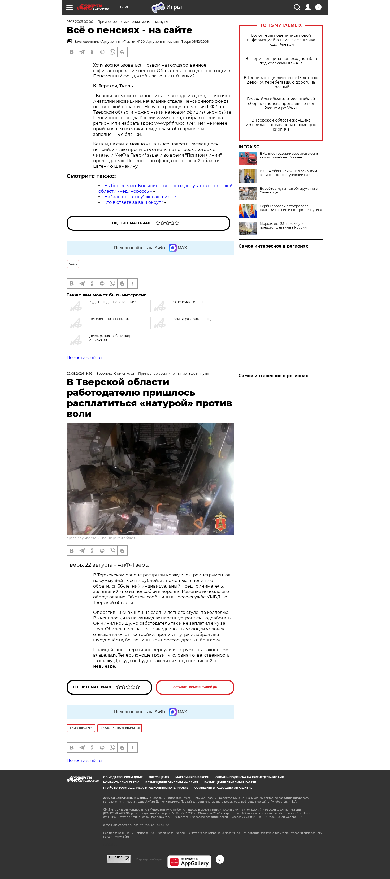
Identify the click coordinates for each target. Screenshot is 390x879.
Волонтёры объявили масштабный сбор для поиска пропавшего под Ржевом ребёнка (281, 103)
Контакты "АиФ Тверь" (121, 782)
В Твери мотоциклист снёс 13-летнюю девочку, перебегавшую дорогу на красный (281, 82)
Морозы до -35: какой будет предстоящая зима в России (283, 225)
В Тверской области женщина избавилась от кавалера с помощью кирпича (281, 125)
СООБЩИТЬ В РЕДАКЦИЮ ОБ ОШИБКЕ (223, 788)
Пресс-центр (159, 777)
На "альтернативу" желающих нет (141, 196)
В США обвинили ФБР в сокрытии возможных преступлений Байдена (289, 173)
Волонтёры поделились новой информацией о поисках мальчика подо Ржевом (281, 40)
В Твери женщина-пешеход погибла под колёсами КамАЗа (281, 61)
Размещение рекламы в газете (230, 782)
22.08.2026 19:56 (79, 374)
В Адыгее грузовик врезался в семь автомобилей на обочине (289, 155)
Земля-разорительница (193, 319)
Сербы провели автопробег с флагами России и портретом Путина (291, 208)
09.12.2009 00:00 (80, 22)
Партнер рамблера (149, 859)
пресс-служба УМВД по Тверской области (102, 538)
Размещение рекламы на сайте (171, 782)
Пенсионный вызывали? (109, 319)
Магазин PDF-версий (192, 777)
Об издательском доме (123, 777)
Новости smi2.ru (84, 357)
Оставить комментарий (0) (195, 687)
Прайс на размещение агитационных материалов (145, 788)
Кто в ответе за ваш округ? (133, 202)
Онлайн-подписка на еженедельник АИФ (249, 777)
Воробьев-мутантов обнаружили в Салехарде (289, 190)
